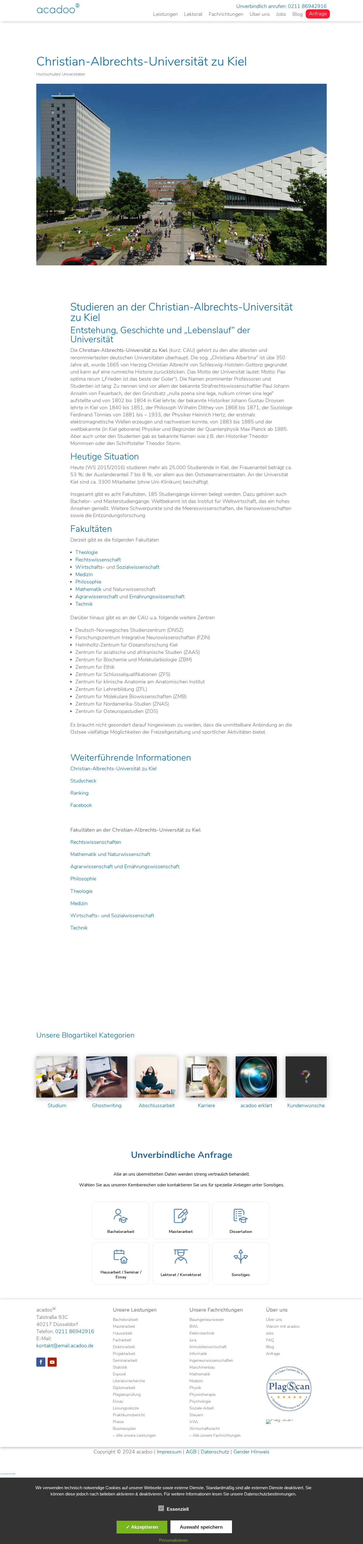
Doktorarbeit (124, 1347)
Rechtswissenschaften (95, 842)
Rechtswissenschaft (98, 559)
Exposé (119, 1374)
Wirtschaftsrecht (204, 1429)
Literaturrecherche (129, 1381)
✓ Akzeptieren (142, 1527)
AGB (191, 1451)
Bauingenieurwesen (206, 1320)
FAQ (270, 1340)
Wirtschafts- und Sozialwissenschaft (112, 915)
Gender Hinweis (251, 1451)
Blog (297, 15)
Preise (118, 1422)
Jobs (281, 15)
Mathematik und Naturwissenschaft (110, 854)
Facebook (81, 805)
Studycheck (83, 780)
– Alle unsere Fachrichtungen (215, 1436)
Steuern (196, 1415)
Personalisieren (173, 1540)
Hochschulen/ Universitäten (60, 74)
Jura (192, 1340)
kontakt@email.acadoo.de (64, 1345)
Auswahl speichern (201, 1527)
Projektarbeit (124, 1354)
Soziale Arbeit (201, 1408)
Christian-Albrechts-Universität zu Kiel (113, 768)
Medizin (84, 574)
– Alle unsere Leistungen (134, 1436)
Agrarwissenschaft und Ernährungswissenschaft (125, 866)
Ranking (79, 793)
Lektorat (193, 15)
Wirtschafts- (90, 567)
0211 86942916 (307, 6)
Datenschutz (215, 1451)
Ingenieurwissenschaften (211, 1361)
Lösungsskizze (126, 1408)
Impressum (169, 1451)
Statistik (120, 1367)
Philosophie (88, 581)
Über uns (260, 15)
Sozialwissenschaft (137, 567)
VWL (194, 1422)
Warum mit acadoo (283, 1327)
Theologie (86, 552)
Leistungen (165, 15)
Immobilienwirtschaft (208, 1347)
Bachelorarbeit (125, 1320)
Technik (84, 604)
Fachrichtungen (226, 15)
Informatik (198, 1354)
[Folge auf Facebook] (40, 1362)
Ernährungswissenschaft (157, 596)
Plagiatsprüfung (127, 1395)
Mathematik (88, 589)
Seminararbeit (125, 1361)
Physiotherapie (202, 1395)
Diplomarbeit (124, 1388)
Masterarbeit (124, 1327)
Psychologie (200, 1402)
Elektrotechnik (201, 1333)
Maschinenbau (202, 1367)
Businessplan (124, 1429)
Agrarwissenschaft (96, 596)
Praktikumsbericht (129, 1415)
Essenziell (178, 1509)
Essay (118, 1402)
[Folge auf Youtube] (52, 1362)
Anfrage (318, 14)
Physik (195, 1388)
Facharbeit (122, 1340)
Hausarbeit (122, 1333)
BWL (193, 1327)
